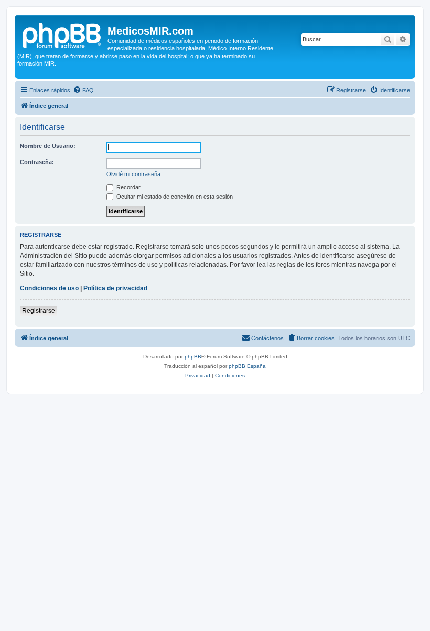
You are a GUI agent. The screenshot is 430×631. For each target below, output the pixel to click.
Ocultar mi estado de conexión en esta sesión (174, 196)
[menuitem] (83, 90)
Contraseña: (37, 162)
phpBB (193, 357)
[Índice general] (62, 34)
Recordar (128, 187)
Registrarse (38, 310)
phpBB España (247, 366)
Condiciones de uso (49, 288)
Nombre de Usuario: (48, 146)
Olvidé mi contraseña (133, 174)
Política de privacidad (115, 288)
